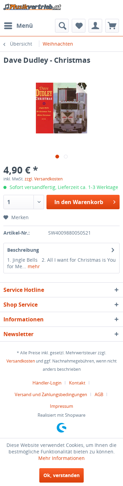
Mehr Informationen (61, 458)
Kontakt (77, 383)
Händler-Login (47, 383)
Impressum (61, 406)
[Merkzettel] (78, 26)
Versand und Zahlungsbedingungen (51, 394)
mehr (33, 266)
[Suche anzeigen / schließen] (62, 26)
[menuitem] (18, 26)
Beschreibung (23, 250)
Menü (24, 25)
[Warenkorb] (112, 26)
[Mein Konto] (95, 26)
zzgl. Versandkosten (44, 179)
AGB (99, 394)
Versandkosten (20, 361)
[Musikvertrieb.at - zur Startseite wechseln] (32, 9)
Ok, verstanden (61, 475)
